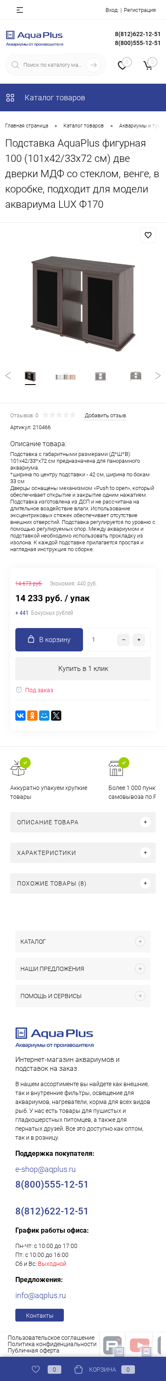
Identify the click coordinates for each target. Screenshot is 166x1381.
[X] (56, 715)
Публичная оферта (34, 1350)
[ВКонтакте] (20, 715)
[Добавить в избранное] (148, 235)
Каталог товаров (54, 97)
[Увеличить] (83, 304)
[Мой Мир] (44, 715)
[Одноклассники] (32, 715)
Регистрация (140, 10)
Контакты (40, 1315)
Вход (111, 10)
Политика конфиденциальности (52, 1344)
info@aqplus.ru (40, 1295)
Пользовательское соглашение (51, 1337)
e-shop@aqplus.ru (45, 1169)
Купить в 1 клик (83, 669)
